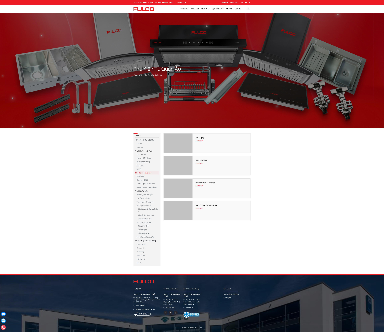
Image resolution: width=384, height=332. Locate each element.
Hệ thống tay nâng (143, 162)
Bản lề (139, 169)
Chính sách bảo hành (231, 294)
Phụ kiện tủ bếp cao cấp (145, 237)
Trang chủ (185, 9)
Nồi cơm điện (141, 248)
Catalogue (227, 298)
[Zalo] (3, 320)
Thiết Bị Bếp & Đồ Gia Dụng (145, 241)
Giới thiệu (195, 9)
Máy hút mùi (141, 259)
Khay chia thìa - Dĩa (145, 219)
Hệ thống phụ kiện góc (145, 194)
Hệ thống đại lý (218, 9)
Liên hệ (238, 9)
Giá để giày (140, 176)
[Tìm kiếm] (248, 8)
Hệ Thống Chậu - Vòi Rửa (144, 140)
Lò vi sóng (140, 251)
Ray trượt (140, 165)
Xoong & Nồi (141, 244)
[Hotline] (3, 327)
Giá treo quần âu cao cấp (146, 184)
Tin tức (229, 9)
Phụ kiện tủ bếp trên (144, 222)
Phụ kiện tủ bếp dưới (144, 206)
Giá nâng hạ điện (144, 233)
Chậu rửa (140, 147)
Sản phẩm (204, 9)
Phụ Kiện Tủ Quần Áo (143, 173)
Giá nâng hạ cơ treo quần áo (147, 187)
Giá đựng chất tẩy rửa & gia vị (148, 210)
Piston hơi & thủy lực (144, 158)
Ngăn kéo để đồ (142, 180)
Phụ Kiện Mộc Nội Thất (143, 151)
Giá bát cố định (143, 226)
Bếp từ (139, 263)
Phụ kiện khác (141, 154)
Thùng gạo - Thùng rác (145, 202)
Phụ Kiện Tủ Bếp (141, 191)
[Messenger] (3, 314)
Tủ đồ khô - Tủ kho (143, 198)
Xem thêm (199, 141)
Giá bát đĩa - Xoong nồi (146, 215)
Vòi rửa (139, 143)
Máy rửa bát (141, 255)
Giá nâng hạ (142, 230)
